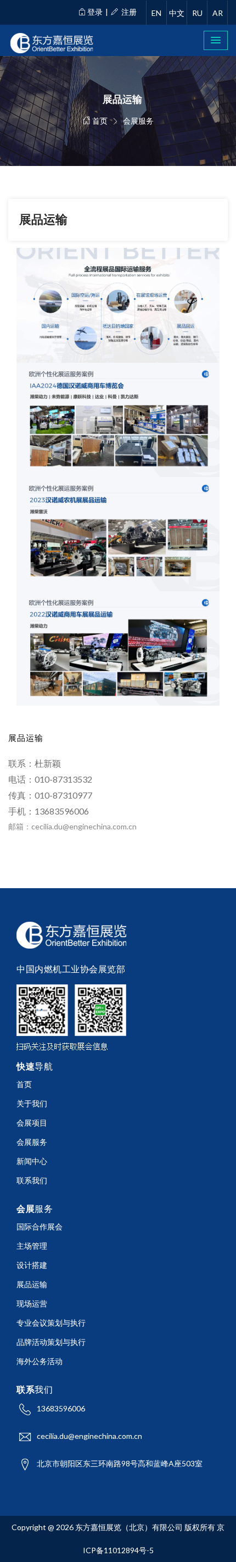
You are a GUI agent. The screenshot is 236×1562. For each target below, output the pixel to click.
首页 (99, 120)
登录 (95, 11)
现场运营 (31, 1303)
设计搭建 (31, 1265)
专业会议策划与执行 (51, 1322)
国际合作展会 (39, 1226)
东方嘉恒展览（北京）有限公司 (129, 1527)
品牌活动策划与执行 (51, 1342)
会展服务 (31, 1141)
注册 (128, 11)
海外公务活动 (39, 1361)
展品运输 (31, 1284)
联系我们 (31, 1180)
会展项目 (31, 1122)
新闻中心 (31, 1161)
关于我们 (31, 1103)
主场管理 (31, 1245)
